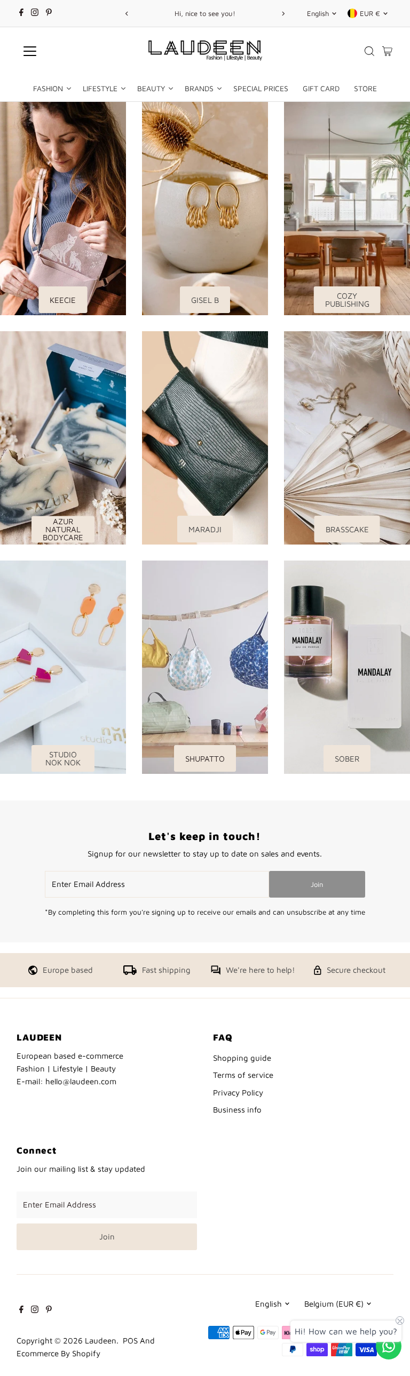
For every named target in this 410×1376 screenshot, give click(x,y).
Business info (237, 1109)
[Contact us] (388, 1346)
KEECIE (63, 300)
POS (130, 1340)
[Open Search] (369, 51)
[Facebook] (21, 13)
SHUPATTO (205, 758)
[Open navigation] (61, 51)
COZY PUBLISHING (347, 299)
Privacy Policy (238, 1092)
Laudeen (100, 1340)
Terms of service (243, 1074)
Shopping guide (242, 1057)
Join (317, 884)
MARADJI (205, 529)
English (318, 13)
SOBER (347, 758)
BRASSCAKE (347, 529)
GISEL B (205, 300)
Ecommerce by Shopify (58, 1353)
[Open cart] (387, 51)
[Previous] (127, 14)
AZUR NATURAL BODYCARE (63, 529)
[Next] (283, 14)
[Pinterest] (48, 13)
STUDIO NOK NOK (63, 758)
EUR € (370, 13)
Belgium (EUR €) (334, 1303)
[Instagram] (34, 13)
